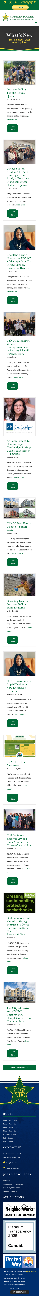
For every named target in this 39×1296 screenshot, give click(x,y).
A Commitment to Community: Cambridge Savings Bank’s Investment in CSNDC (19, 416)
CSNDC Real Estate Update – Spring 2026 (19, 508)
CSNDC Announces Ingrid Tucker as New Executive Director (19, 664)
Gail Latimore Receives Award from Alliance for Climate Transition (19, 820)
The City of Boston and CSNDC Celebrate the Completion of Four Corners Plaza (19, 992)
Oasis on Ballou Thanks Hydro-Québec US (19, 72)
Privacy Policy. (31, 1271)
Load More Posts (19, 1067)
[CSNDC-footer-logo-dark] (19, 1077)
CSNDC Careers (9, 1180)
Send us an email (12, 1168)
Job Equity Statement (11, 1187)
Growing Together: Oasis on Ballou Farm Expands (19, 585)
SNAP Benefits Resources (19, 746)
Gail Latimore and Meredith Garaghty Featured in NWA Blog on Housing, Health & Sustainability (19, 903)
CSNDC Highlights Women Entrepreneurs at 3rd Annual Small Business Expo (19, 324)
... (20, 205)
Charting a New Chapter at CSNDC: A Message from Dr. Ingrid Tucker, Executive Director (19, 237)
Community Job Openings (13, 1184)
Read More (13, 128)
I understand (19, 1292)
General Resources (10, 1191)
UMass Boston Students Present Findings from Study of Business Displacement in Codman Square (19, 151)
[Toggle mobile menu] (36, 22)
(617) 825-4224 (11, 1162)
